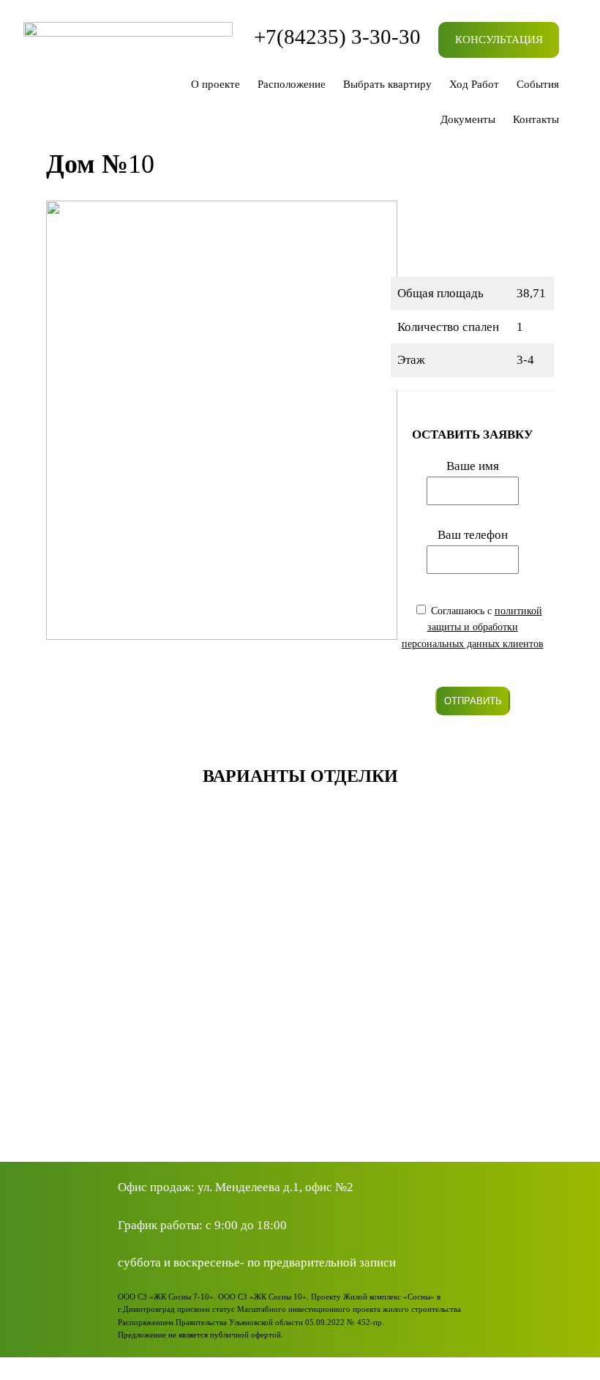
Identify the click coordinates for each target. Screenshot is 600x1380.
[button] (23, 975)
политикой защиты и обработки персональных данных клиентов (473, 627)
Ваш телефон (473, 535)
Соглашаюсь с (473, 627)
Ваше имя (472, 466)
